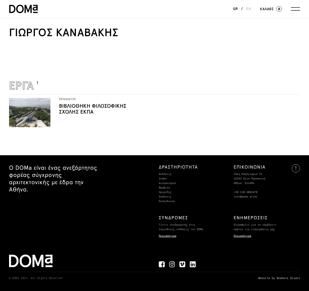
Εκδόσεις (165, 174)
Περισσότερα (167, 236)
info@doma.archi (245, 197)
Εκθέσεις (165, 197)
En (248, 9)
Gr (235, 9)
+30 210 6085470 (245, 192)
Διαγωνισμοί (167, 183)
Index (163, 178)
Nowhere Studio (288, 278)
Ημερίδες (165, 192)
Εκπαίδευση (167, 201)
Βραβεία (164, 187)
